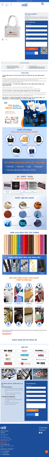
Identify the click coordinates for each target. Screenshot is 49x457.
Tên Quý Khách (28, 24)
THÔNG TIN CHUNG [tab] (25, 72)
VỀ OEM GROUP (42, 430)
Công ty (27, 36)
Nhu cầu (27, 40)
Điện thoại (27, 28)
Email (27, 32)
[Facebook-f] (39, 432)
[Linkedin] (41, 432)
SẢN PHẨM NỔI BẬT (43, 427)
